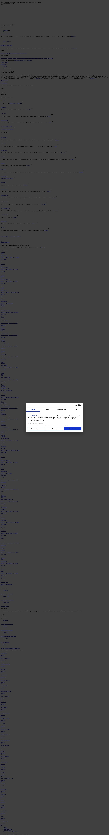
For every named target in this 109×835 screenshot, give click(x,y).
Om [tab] (76, 409)
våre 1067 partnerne (34, 415)
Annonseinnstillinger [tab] (61, 409)
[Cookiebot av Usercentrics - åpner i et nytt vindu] (75, 405)
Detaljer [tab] (47, 409)
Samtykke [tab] (33, 409)
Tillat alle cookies (72, 428)
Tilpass (53, 428)
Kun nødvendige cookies (36, 428)
